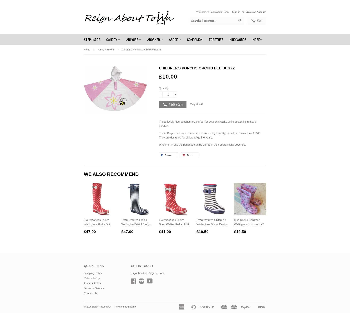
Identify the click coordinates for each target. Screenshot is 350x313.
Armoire (132, 40)
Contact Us (90, 293)
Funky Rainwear (106, 49)
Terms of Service (94, 288)
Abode (174, 40)
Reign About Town (101, 306)
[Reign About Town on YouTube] (150, 282)
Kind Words (238, 40)
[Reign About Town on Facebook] (133, 282)
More (256, 40)
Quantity (164, 88)
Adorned (154, 40)
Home (87, 49)
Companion (195, 40)
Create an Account (256, 12)
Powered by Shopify (125, 306)
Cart (259, 20)
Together (216, 40)
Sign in (236, 12)
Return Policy (92, 278)
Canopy (112, 40)
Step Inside (92, 40)
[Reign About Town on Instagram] (141, 282)
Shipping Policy (93, 273)
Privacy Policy (92, 283)
